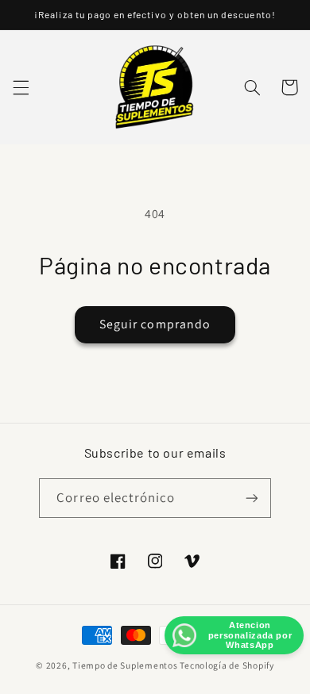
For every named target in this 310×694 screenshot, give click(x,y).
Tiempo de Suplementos (124, 665)
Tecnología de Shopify (226, 665)
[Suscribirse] (251, 497)
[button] (20, 87)
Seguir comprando (155, 324)
